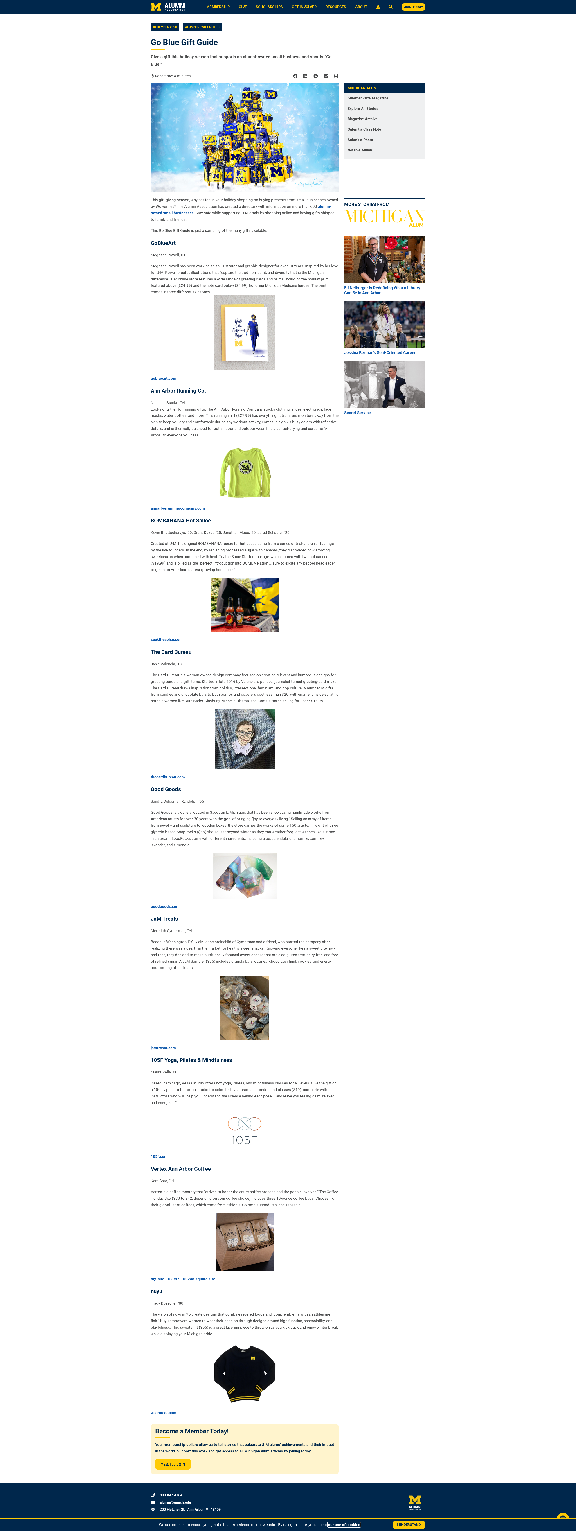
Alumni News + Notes (202, 27)
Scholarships (269, 7)
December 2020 (165, 27)
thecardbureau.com (168, 777)
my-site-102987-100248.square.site (183, 1279)
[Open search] (390, 7)
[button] (295, 76)
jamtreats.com (163, 1048)
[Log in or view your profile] (378, 7)
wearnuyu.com (163, 1412)
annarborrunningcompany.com (178, 508)
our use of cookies (344, 1524)
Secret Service (357, 412)
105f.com (159, 1156)
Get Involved (304, 7)
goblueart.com (163, 378)
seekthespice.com (167, 639)
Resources (336, 7)
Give (243, 7)
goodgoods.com (165, 906)
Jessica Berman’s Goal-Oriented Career (380, 352)
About (361, 7)
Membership (218, 7)
